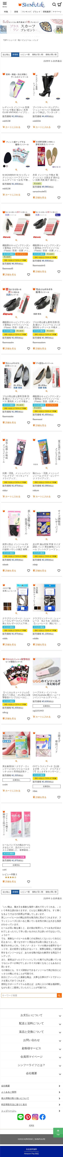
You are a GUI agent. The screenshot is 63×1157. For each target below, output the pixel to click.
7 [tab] (37, 36)
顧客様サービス (31, 1048)
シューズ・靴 (14, 40)
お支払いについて (31, 1015)
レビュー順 (25, 54)
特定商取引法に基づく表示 (14, 1104)
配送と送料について (31, 1023)
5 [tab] (32, 36)
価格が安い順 (37, 54)
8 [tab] (39, 36)
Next (59, 29)
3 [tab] (28, 36)
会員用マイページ (31, 1056)
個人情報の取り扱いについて (15, 1098)
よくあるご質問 (8, 1092)
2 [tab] (26, 36)
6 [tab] (35, 36)
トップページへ (8, 1111)
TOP (5, 40)
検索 (54, 4)
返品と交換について (31, 1031)
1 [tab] (24, 36)
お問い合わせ (31, 1040)
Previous (4, 29)
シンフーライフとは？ (31, 1065)
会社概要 (31, 1073)
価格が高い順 (51, 54)
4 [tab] (30, 36)
